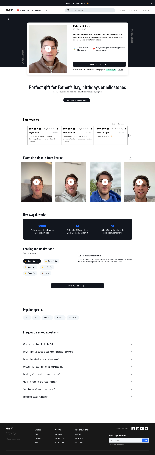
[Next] (130, 135)
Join (145, 440)
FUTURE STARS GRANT (82, 430)
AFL (23, 62)
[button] (130, 157)
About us (38, 430)
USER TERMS (79, 442)
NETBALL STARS (60, 442)
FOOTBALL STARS (60, 438)
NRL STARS (58, 434)
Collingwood (23, 55)
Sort (113, 124)
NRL (36, 317)
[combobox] (90, 10)
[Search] (68, 10)
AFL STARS (58, 430)
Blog (36, 442)
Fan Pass (37, 438)
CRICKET (47, 317)
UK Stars (78, 434)
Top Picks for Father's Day (76, 100)
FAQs (36, 434)
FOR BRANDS (79, 438)
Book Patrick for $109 (77, 286)
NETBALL (60, 317)
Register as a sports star (13, 439)
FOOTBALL (72, 317)
